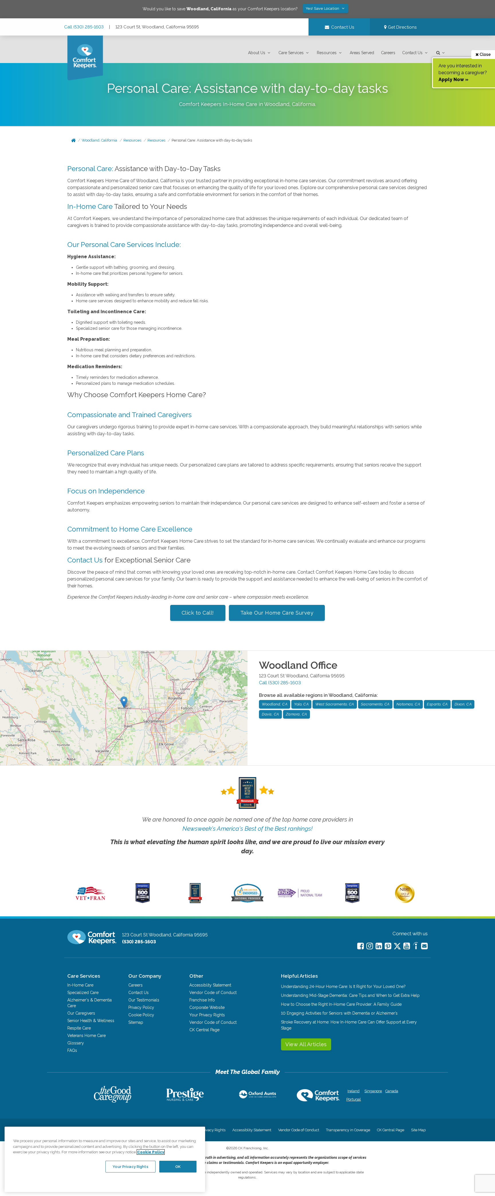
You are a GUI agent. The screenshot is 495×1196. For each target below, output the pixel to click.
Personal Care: (90, 168)
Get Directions (402, 27)
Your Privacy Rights (207, 1015)
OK (177, 1166)
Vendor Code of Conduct (213, 992)
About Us (256, 52)
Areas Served (362, 52)
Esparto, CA (437, 704)
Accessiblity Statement (210, 985)
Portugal (353, 1099)
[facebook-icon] (360, 946)
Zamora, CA (296, 714)
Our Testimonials (143, 1000)
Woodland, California (99, 140)
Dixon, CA (463, 704)
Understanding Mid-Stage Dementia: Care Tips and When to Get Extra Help (350, 995)
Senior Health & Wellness (90, 1020)
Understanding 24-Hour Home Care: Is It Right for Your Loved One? (343, 986)
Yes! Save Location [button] (323, 8)
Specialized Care (83, 992)
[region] (105, 1159)
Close (485, 54)
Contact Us (412, 52)
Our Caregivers (81, 1013)
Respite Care (79, 1028)
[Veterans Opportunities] (90, 901)
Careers (388, 52)
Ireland (353, 1091)
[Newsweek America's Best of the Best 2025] (195, 901)
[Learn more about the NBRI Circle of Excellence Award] (405, 901)
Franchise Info (202, 1000)
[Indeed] (415, 946)
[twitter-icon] (397, 946)
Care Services (291, 52)
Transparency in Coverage (348, 1130)
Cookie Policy (141, 1015)
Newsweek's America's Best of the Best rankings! (247, 828)
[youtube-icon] (406, 946)
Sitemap (135, 1022)
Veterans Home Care (86, 1035)
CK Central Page (204, 1030)
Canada (391, 1091)
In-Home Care (90, 206)
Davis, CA (270, 714)
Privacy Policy (141, 1007)
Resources (327, 52)
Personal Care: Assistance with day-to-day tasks (212, 140)
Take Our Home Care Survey (277, 613)
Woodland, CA (274, 704)
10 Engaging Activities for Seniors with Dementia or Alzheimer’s (339, 1013)
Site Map (418, 1130)
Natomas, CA (408, 704)
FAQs (72, 1050)
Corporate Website (207, 1007)
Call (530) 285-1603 (84, 27)
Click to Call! (198, 613)
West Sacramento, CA (334, 704)
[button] (260, 53)
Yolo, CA (301, 704)
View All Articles (306, 1044)
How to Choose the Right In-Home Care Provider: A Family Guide (341, 1004)
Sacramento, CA (375, 704)
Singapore (372, 1091)
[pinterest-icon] (388, 946)
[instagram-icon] (369, 946)
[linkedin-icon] (379, 946)
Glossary (75, 1043)
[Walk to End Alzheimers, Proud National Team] (300, 897)
